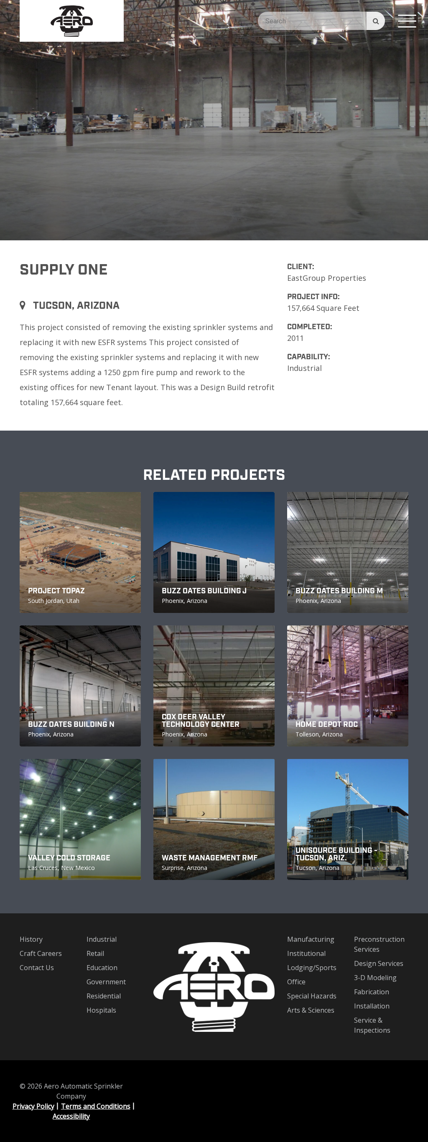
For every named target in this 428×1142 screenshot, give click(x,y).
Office (296, 981)
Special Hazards (311, 996)
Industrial (102, 939)
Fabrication (371, 991)
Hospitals (101, 1010)
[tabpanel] (214, 120)
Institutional (306, 953)
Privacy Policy (33, 1106)
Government (106, 981)
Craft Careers (41, 953)
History (31, 939)
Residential (104, 996)
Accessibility (71, 1116)
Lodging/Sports (311, 967)
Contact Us (37, 967)
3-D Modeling (375, 977)
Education (102, 967)
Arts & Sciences (310, 1010)
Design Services (378, 963)
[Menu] (407, 21)
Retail (95, 953)
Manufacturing (310, 939)
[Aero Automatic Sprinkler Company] (72, 21)
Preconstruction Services (379, 944)
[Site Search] (376, 21)
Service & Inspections (372, 1025)
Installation (372, 1006)
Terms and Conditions (95, 1106)
